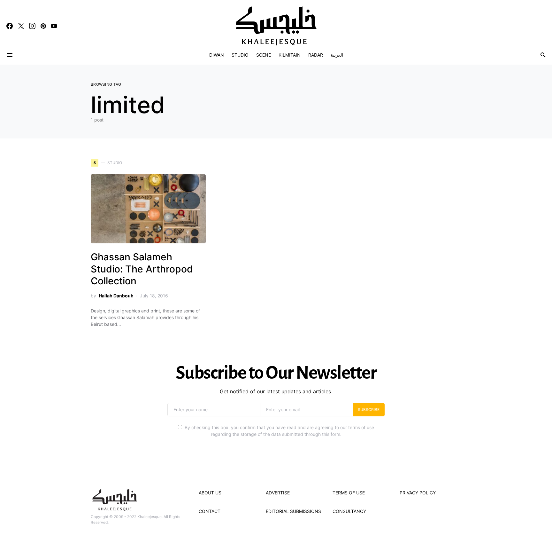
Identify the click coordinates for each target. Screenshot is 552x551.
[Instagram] (32, 26)
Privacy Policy (418, 492)
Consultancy (349, 511)
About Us (210, 492)
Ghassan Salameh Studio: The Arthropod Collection (142, 269)
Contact (209, 511)
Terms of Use (349, 492)
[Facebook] (9, 26)
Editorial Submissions (293, 511)
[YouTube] (54, 26)
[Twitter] (21, 26)
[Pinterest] (43, 26)
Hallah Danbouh (116, 295)
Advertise (278, 492)
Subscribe (368, 409)
